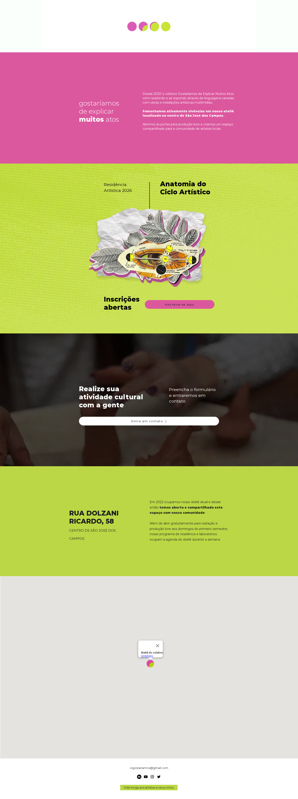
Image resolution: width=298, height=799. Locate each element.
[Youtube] (146, 777)
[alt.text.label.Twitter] (159, 777)
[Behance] (139, 777)
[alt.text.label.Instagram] (152, 777)
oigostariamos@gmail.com (149, 768)
